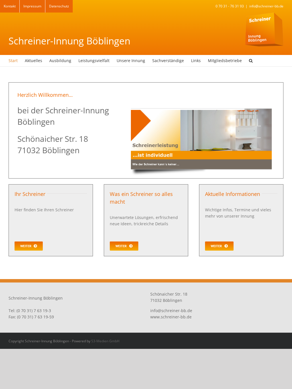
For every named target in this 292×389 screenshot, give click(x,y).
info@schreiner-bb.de (266, 6)
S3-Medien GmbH (105, 341)
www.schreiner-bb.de (171, 317)
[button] (251, 60)
